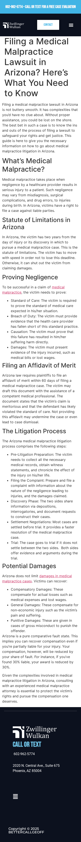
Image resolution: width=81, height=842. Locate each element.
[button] (71, 25)
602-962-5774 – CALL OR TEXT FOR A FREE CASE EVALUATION (40, 7)
